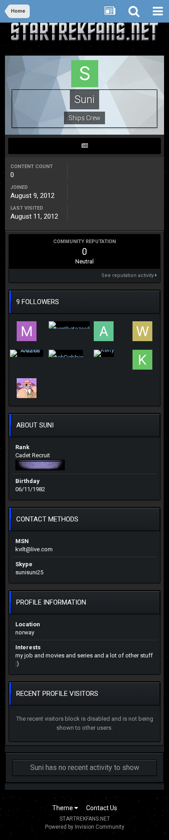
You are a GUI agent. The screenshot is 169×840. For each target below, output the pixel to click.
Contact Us (101, 808)
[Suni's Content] (84, 146)
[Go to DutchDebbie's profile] (66, 353)
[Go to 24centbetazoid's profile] (69, 325)
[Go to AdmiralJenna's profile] (104, 331)
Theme (63, 808)
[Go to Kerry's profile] (104, 353)
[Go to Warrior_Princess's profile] (142, 331)
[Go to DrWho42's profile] (27, 388)
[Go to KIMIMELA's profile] (142, 360)
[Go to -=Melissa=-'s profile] (27, 331)
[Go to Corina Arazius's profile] (26, 353)
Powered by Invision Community (84, 827)
